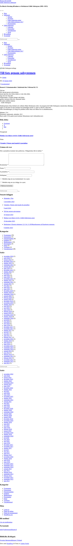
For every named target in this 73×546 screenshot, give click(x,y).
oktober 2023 (8, 263)
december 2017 (8, 327)
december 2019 (8, 301)
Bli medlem (7, 34)
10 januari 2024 (7, 81)
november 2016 (8, 339)
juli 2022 (6, 273)
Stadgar (10, 17)
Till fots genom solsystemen (17, 73)
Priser (5, 245)
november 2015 (8, 346)
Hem (5, 13)
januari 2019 (7, 313)
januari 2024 (7, 260)
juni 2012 (7, 363)
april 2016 (7, 342)
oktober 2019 (8, 304)
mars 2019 (7, 310)
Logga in (6, 509)
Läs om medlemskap (6, 522)
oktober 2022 (8, 272)
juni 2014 (7, 353)
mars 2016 (7, 344)
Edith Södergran (9, 25)
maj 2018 (6, 323)
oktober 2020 (8, 292)
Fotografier (11, 29)
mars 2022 (7, 277)
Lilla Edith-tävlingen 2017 (15, 22)
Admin (4, 77)
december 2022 (8, 270)
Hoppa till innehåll (5, 1)
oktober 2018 (8, 316)
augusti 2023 (8, 266)
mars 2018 (7, 325)
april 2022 (7, 275)
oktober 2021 (8, 280)
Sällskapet (7, 15)
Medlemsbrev (8, 242)
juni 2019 (7, 306)
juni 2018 (7, 322)
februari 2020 (8, 297)
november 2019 (8, 303)
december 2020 (8, 291)
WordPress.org (8, 515)
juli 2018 (6, 320)
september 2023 (8, 265)
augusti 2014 (8, 351)
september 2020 (8, 294)
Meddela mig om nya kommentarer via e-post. (16, 179)
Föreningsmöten (8, 238)
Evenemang (7, 235)
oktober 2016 (8, 341)
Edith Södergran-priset (14, 20)
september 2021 (8, 282)
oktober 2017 (8, 330)
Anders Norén (24, 543)
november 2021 (8, 279)
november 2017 (8, 328)
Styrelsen (10, 18)
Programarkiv (12, 24)
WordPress (10, 543)
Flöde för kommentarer (11, 513)
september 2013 (8, 356)
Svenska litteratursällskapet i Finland (11, 540)
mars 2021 (7, 289)
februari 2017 (8, 337)
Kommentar (4, 165)
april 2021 (7, 287)
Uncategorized (5, 84)
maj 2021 (6, 285)
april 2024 (7, 258)
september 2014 (8, 349)
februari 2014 (8, 354)
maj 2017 (6, 334)
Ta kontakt (7, 36)
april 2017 (7, 335)
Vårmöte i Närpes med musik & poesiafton (13, 143)
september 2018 (8, 318)
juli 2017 (6, 332)
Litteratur (10, 27)
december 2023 (8, 261)
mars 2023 (7, 268)
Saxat (9, 32)
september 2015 (8, 347)
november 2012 (8, 360)
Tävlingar (7, 247)
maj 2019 (6, 308)
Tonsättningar (12, 30)
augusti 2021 (8, 284)
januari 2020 (7, 299)
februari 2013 (8, 358)
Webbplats (3, 175)
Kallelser (6, 240)
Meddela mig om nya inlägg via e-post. (14, 182)
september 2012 (8, 361)
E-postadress (4, 172)
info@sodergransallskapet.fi (8, 529)
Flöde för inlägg (8, 511)
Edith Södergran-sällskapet (8, 2)
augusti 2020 (8, 296)
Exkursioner (7, 237)
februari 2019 (8, 311)
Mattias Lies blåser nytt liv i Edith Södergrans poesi (16, 135)
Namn (2, 168)
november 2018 (8, 315)
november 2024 (8, 256)
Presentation (7, 244)
